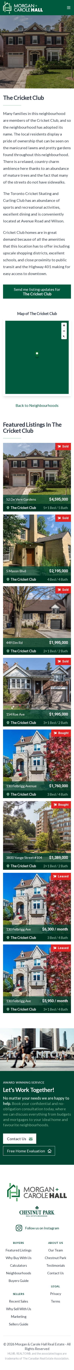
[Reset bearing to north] (64, 336)
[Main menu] (68, 7)
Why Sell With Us (18, 1309)
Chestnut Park (55, 1258)
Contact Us (16, 1138)
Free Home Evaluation (26, 1151)
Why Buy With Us (18, 1258)
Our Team (55, 1250)
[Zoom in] (64, 325)
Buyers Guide (19, 1281)
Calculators (18, 1265)
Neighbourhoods (18, 1273)
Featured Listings (18, 1250)
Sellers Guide (18, 1324)
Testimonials (55, 1265)
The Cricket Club (23, 508)
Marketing (18, 1316)
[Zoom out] (64, 331)
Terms (55, 1301)
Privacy (55, 1293)
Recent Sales (18, 1301)
